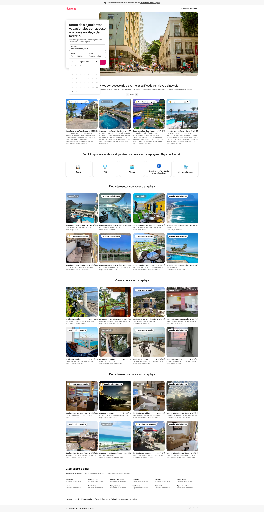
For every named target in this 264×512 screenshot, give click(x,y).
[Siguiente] (136, 94)
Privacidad (83, 508)
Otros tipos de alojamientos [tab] (94, 473)
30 (72, 91)
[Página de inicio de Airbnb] (71, 8)
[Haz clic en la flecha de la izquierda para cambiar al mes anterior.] (72, 61)
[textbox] (78, 56)
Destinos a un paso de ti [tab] (74, 473)
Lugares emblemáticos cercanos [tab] (119, 473)
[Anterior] (127, 94)
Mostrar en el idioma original (150, 3)
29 (97, 87)
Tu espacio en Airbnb (189, 9)
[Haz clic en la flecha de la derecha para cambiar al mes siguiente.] (96, 61)
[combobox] (87, 48)
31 (76, 91)
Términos (92, 508)
